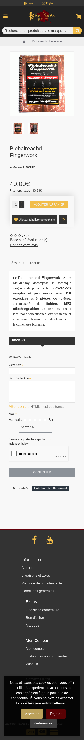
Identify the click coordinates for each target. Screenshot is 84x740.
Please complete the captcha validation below (27, 441)
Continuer (42, 472)
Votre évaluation (19, 378)
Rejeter (55, 714)
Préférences (43, 723)
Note (11, 413)
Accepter (32, 714)
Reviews (18, 340)
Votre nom (15, 364)
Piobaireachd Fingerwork (51, 488)
